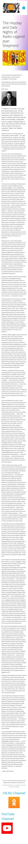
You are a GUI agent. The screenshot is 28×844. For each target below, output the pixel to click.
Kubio (18, 786)
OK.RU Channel (14, 793)
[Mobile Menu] (23, 8)
